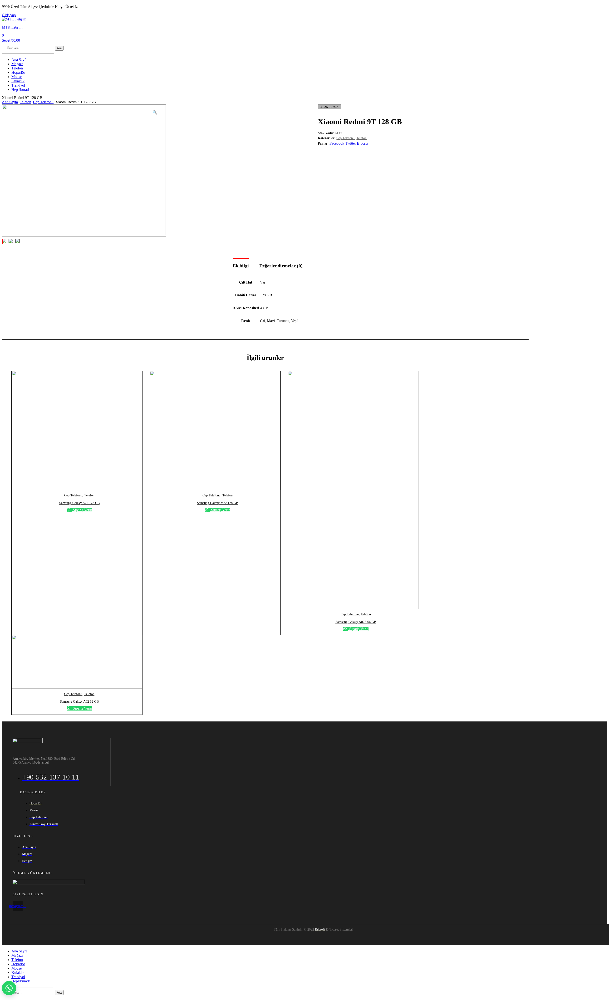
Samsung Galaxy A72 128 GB (79, 503)
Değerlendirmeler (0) (281, 265)
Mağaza (17, 64)
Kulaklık (18, 81)
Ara (59, 48)
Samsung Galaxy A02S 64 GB (355, 622)
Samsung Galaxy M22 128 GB (217, 503)
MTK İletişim (12, 27)
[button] (9, 988)
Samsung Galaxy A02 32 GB (79, 701)
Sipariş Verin (82, 510)
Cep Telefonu (43, 102)
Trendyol (18, 85)
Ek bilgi (241, 265)
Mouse (16, 77)
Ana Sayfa (19, 60)
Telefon (17, 68)
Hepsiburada (20, 90)
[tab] (241, 263)
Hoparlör (18, 72)
